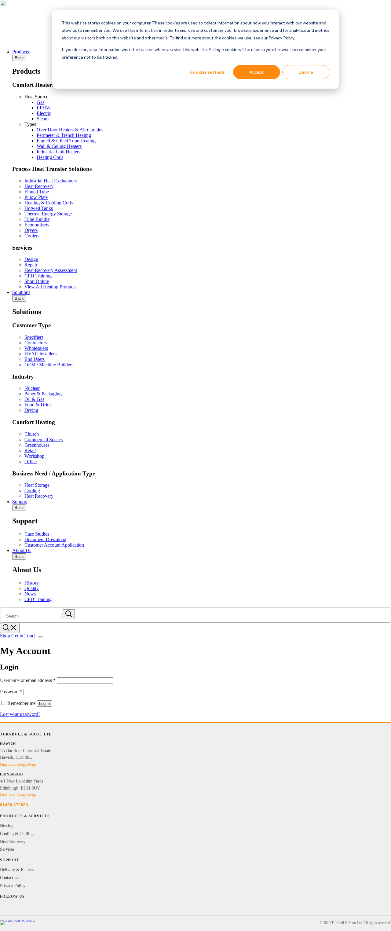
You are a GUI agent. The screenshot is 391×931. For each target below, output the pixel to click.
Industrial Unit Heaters (58, 151)
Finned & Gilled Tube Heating (66, 140)
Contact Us (9, 877)
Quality (31, 588)
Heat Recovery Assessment (50, 270)
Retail (30, 450)
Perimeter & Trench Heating (64, 135)
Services (7, 849)
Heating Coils (50, 157)
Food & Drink (38, 404)
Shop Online (36, 281)
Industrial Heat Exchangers (50, 180)
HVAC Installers (40, 353)
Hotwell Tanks (38, 208)
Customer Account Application (54, 545)
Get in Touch (24, 635)
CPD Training (38, 275)
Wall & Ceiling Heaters (59, 146)
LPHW (44, 107)
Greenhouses (36, 445)
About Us (21, 550)
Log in (44, 703)
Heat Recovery (38, 186)
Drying (31, 410)
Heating (6, 825)
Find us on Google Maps (18, 764)
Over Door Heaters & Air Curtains (70, 129)
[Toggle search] (10, 628)
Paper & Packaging (43, 393)
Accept (257, 72)
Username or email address (28, 680)
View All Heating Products (50, 286)
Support (19, 501)
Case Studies (36, 534)
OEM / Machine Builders (48, 364)
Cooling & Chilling (17, 833)
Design (31, 259)
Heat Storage (36, 485)
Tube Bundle (36, 219)
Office (30, 461)
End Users (34, 359)
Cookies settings (207, 72)
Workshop (34, 456)
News (30, 593)
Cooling (32, 490)
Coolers (31, 235)
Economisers (36, 224)
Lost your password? (20, 714)
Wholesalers (36, 348)
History (31, 582)
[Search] (69, 614)
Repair (30, 264)
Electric (44, 113)
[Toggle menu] (40, 637)
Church (31, 434)
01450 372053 (14, 804)
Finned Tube (36, 191)
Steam (43, 118)
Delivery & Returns (17, 869)
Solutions (21, 292)
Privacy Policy (12, 885)
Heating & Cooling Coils (48, 202)
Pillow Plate (36, 197)
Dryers (31, 230)
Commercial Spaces (43, 439)
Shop (5, 635)
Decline (306, 72)
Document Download (45, 539)
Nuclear (32, 388)
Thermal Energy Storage (48, 213)
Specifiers (33, 337)
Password (11, 691)
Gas (40, 102)
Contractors (35, 342)
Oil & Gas (34, 399)
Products (20, 51)
